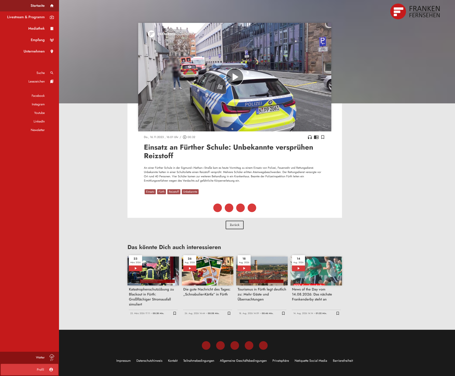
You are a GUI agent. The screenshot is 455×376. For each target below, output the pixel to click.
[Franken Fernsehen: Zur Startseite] (415, 11)
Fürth (161, 192)
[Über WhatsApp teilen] (240, 208)
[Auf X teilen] (229, 208)
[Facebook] (206, 345)
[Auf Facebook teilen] (217, 208)
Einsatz (150, 192)
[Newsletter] (263, 345)
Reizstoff (174, 192)
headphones (309, 137)
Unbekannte (190, 192)
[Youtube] (234, 345)
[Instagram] (220, 345)
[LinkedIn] (249, 345)
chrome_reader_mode (316, 137)
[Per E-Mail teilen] (252, 208)
